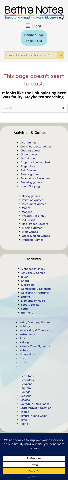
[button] (34, 25)
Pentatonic (27, 376)
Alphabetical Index (33, 269)
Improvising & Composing (35, 330)
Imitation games (32, 200)
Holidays (24, 326)
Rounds (25, 392)
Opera (23, 358)
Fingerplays (28, 166)
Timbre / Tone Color (33, 415)
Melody (24, 342)
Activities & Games (33, 273)
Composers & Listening (36, 288)
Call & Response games (35, 146)
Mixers (26, 208)
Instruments (27, 334)
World (24, 423)
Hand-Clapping (30, 186)
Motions (27, 212)
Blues (24, 276)
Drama (25, 296)
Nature (23, 350)
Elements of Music (33, 300)
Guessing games (31, 182)
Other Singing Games (36, 235)
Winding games (32, 228)
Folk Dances (28, 170)
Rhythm (25, 388)
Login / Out (34, 41)
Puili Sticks (28, 220)
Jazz (22, 338)
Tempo (24, 411)
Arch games (28, 142)
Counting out (29, 158)
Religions (26, 384)
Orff (22, 366)
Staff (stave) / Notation (35, 408)
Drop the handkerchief (35, 162)
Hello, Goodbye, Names (34, 322)
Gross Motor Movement (35, 178)
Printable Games (32, 239)
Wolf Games (30, 231)
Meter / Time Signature (34, 346)
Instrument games (34, 204)
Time (23, 419)
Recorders (27, 380)
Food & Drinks (30, 304)
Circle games (29, 154)
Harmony (27, 312)
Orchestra (25, 362)
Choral (25, 280)
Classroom (28, 284)
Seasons (25, 396)
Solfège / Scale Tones (34, 404)
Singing (25, 400)
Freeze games (29, 174)
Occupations (27, 354)
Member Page (34, 35)
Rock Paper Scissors (35, 224)
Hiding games (31, 196)
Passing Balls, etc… (34, 216)
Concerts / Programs (35, 292)
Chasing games (30, 150)
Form (24, 308)
